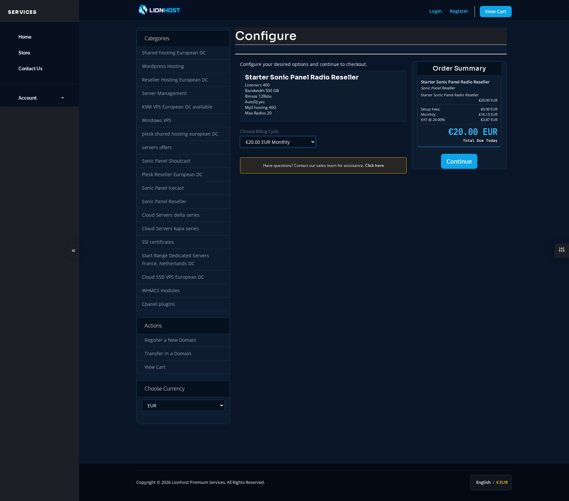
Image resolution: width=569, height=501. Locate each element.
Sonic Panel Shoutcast (166, 161)
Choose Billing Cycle (259, 131)
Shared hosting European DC (174, 53)
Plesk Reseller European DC (172, 174)
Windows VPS (156, 120)
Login (435, 11)
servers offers (157, 147)
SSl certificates (158, 242)
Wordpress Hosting (163, 66)
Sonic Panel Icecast (163, 188)
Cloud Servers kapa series (170, 229)
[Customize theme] (562, 250)
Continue (459, 161)
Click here (374, 165)
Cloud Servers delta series (171, 215)
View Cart (495, 11)
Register (459, 11)
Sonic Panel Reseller (164, 201)
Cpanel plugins (158, 304)
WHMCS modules (161, 291)
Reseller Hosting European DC (175, 80)
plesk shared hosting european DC (180, 134)
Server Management (164, 93)
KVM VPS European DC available (177, 107)
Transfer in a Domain (166, 354)
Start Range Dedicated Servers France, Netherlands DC (175, 259)
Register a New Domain (169, 340)
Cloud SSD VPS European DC (173, 277)
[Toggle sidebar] (73, 250)
